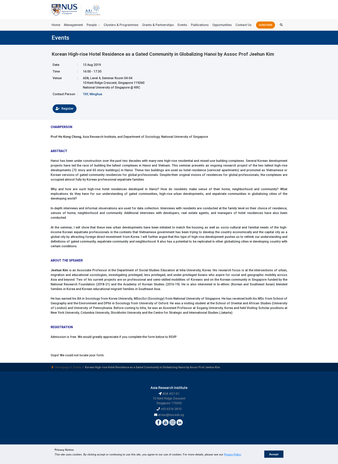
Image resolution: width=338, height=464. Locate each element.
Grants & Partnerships (158, 25)
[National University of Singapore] (64, 9)
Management (73, 25)
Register (67, 108)
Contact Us (244, 25)
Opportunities (222, 25)
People (92, 25)
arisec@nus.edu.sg (171, 415)
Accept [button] (274, 454)
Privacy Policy (232, 454)
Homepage (62, 367)
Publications (200, 25)
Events (182, 25)
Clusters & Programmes (121, 25)
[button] (265, 25)
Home (56, 25)
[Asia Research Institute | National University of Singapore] (92, 9)
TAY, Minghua (92, 94)
